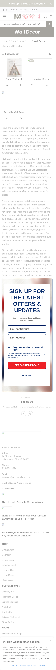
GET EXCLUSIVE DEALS (27, 365)
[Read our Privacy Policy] (44, 354)
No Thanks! (27, 376)
